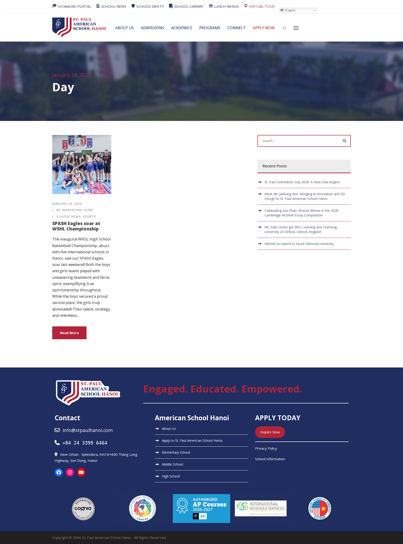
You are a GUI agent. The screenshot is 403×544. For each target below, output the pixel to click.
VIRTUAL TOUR (261, 6)
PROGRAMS (209, 27)
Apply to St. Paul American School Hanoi (192, 440)
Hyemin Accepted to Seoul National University (299, 243)
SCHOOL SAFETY (149, 6)
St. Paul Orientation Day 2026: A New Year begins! (302, 182)
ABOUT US (124, 27)
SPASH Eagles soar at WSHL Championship (76, 226)
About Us (169, 428)
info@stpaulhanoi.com (88, 430)
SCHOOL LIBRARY (188, 6)
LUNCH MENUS (226, 6)
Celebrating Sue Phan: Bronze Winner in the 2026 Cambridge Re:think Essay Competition (301, 212)
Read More (69, 332)
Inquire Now (270, 432)
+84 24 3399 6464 (85, 443)
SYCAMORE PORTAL (74, 6)
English (289, 10)
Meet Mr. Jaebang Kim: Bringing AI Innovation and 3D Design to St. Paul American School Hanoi (304, 196)
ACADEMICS (181, 27)
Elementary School (176, 452)
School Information (270, 458)
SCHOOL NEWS (113, 6)
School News (68, 216)
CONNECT (236, 27)
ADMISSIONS (152, 27)
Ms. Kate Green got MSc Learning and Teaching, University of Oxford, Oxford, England (300, 229)
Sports (89, 216)
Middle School (172, 464)
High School (171, 476)
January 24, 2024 (67, 203)
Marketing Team (77, 210)
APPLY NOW (263, 27)
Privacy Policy (266, 448)
